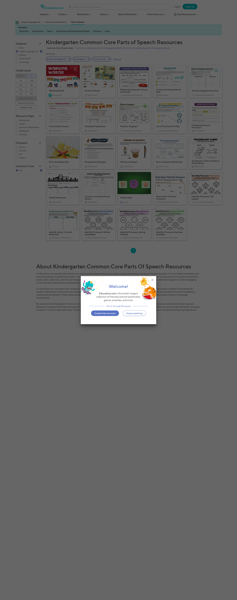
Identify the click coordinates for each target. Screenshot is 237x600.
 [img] (152, 280)
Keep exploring (134, 313)
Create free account (105, 313)
